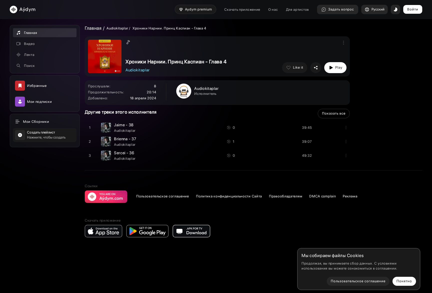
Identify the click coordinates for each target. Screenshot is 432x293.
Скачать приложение (242, 9)
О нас (273, 9)
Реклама (350, 196)
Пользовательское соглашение (162, 196)
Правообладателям (285, 196)
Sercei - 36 (124, 152)
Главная (93, 28)
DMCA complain (322, 196)
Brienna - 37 (125, 139)
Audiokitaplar (117, 28)
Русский (378, 9)
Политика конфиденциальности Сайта (229, 196)
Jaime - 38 (124, 125)
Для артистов (297, 9)
